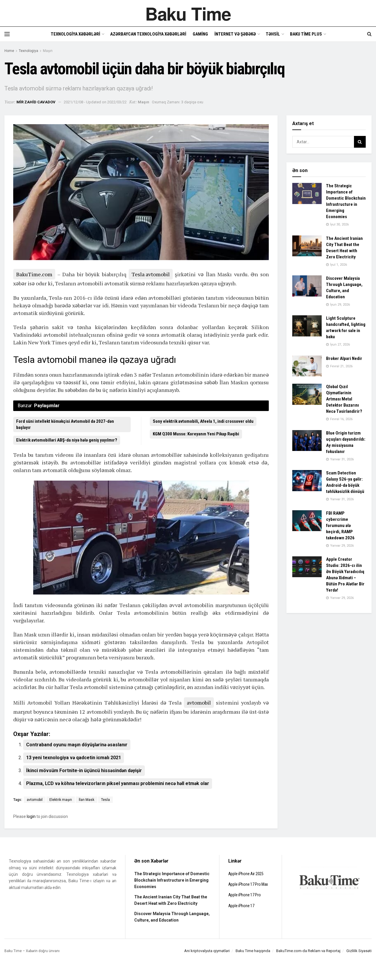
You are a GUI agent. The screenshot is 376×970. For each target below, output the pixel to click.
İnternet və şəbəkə (235, 34)
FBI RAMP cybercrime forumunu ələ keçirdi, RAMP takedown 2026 (340, 525)
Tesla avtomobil (151, 274)
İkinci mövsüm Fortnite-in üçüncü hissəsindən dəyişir (84, 770)
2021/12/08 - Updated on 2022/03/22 (95, 102)
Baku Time (188, 13)
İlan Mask (86, 800)
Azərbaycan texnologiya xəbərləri (148, 34)
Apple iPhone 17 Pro (244, 894)
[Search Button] (360, 142)
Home (9, 51)
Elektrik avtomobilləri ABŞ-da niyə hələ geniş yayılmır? (66, 440)
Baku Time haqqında (253, 951)
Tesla (105, 800)
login (31, 816)
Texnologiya (28, 51)
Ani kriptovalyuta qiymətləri (207, 951)
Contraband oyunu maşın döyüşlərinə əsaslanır (76, 744)
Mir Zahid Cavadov (36, 102)
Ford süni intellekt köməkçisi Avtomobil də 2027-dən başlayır (65, 424)
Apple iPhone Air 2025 (245, 873)
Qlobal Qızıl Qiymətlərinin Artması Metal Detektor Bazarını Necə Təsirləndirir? (344, 399)
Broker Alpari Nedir (344, 358)
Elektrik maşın (60, 800)
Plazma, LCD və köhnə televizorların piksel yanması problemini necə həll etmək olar (117, 783)
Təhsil (273, 34)
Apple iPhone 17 (241, 905)
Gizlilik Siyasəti (359, 951)
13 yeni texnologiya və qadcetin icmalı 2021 (73, 757)
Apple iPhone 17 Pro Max (248, 884)
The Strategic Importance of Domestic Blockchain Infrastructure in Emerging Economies (171, 880)
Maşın (48, 51)
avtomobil (199, 702)
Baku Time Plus (306, 34)
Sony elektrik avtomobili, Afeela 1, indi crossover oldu (203, 421)
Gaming (200, 34)
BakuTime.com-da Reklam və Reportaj (308, 951)
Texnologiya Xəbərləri (75, 34)
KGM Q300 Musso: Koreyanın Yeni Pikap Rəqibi (196, 434)
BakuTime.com (34, 274)
